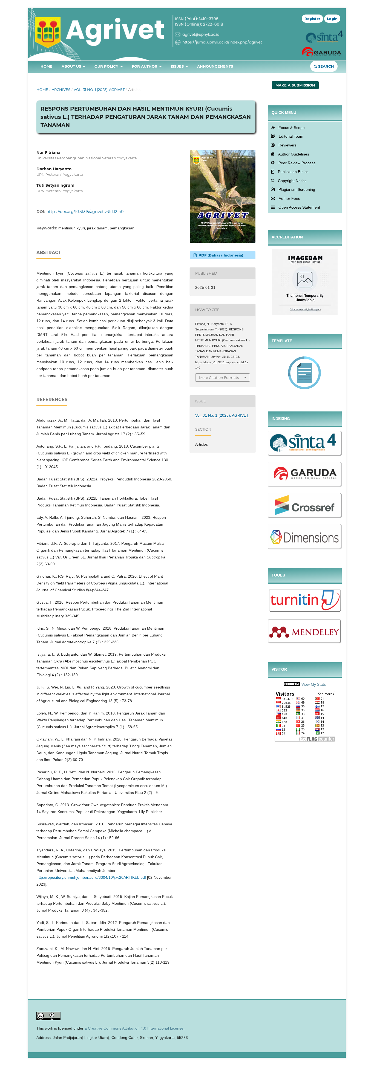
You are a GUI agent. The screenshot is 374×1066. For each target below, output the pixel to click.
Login (332, 18)
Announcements (215, 66)
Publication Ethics (293, 171)
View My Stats (313, 684)
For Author (145, 66)
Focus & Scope (291, 127)
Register (312, 18)
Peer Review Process (296, 163)
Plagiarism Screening (296, 189)
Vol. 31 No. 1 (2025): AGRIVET (99, 89)
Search (325, 66)
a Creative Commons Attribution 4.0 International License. (135, 1028)
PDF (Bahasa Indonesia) (220, 255)
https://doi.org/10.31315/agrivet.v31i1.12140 (85, 211)
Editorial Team (291, 136)
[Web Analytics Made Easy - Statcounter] (292, 684)
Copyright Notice (292, 180)
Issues (178, 66)
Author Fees (289, 198)
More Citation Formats (219, 377)
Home (46, 66)
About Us (72, 66)
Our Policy (106, 66)
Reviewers (287, 145)
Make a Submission (295, 85)
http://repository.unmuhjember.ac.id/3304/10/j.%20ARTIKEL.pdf (91, 877)
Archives (61, 89)
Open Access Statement (299, 207)
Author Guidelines (293, 154)
